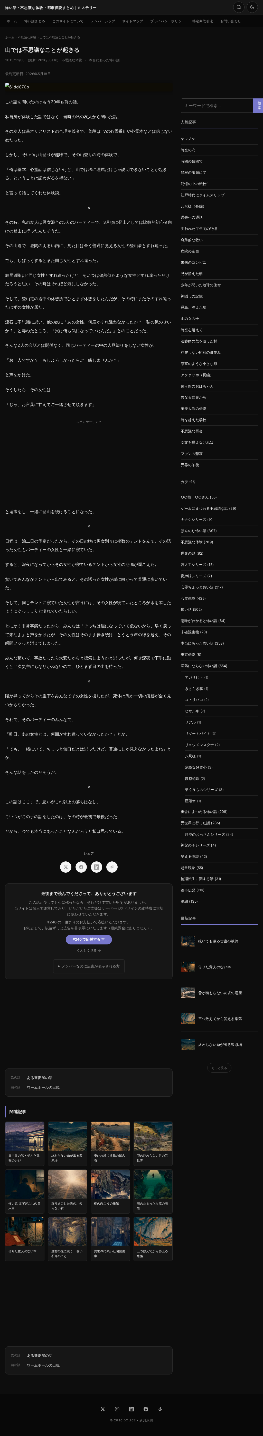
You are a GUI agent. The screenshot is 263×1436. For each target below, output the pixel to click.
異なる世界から (193, 397)
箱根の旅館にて (193, 172)
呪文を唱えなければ (197, 442)
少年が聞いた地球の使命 (201, 285)
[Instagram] (117, 1409)
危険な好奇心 (196, 767)
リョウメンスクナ (199, 745)
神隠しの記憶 (192, 296)
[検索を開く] (239, 7)
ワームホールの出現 (43, 1087)
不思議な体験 (72, 60)
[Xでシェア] (65, 867)
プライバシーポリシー (167, 21)
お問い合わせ (230, 21)
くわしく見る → (89, 950)
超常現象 (188, 868)
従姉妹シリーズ (193, 576)
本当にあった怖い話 (104, 60)
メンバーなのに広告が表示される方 (91, 966)
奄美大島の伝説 (193, 408)
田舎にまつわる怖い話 (199, 812)
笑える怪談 (190, 856)
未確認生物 (190, 632)
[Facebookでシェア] (81, 867)
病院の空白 (190, 251)
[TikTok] (160, 1409)
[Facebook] (146, 1409)
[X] (102, 1409)
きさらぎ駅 (194, 689)
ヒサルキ (192, 711)
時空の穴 (188, 150)
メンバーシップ (103, 21)
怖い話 (186, 609)
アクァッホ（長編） (197, 375)
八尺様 (190, 756)
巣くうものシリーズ (201, 790)
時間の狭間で (192, 161)
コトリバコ (194, 700)
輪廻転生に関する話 (197, 879)
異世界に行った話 (195, 823)
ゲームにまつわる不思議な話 (204, 508)
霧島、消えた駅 (193, 307)
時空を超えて (192, 330)
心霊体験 (188, 598)
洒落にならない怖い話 (199, 666)
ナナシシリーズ (193, 519)
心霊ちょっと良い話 (197, 587)
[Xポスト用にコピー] (112, 867)
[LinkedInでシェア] (96, 867)
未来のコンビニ (193, 262)
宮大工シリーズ (193, 565)
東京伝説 (188, 655)
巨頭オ (190, 801)
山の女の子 (190, 319)
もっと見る (219, 1068)
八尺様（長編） (193, 206)
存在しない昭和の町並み (201, 352)
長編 (184, 901)
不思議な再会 (192, 431)
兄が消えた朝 (192, 274)
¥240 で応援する (89, 939)
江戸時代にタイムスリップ (202, 195)
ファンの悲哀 (192, 454)
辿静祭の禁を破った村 (199, 341)
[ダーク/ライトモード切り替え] (252, 7)
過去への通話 (192, 217)
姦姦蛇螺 (192, 779)
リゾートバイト (197, 733)
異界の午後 (190, 465)
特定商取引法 (202, 21)
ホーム (12, 21)
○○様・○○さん (195, 497)
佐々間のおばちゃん (197, 386)
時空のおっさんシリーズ (205, 834)
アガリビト (194, 677)
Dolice (130, 1420)
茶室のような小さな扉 (199, 364)
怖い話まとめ (34, 21)
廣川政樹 (146, 1420)
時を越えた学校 (193, 420)
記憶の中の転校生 (195, 184)
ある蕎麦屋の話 (39, 1077)
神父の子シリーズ (195, 845)
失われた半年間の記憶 (199, 229)
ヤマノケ (188, 139)
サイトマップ (132, 21)
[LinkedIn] (131, 1409)
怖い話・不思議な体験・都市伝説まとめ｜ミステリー (51, 7)
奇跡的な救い (192, 240)
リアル (190, 722)
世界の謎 (188, 553)
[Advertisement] (89, 461)
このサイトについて (68, 21)
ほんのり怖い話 (193, 531)
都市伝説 (188, 890)
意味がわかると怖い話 (199, 621)
